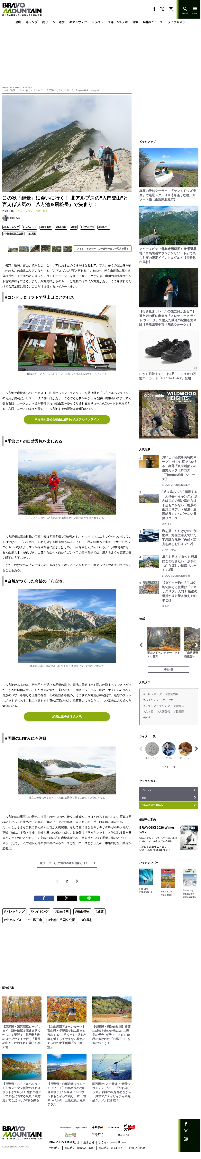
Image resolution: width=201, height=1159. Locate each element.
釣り (45, 22)
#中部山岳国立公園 (13, 233)
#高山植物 (61, 227)
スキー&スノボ (118, 22)
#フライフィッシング (156, 705)
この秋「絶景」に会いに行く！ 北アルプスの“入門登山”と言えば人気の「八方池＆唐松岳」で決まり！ (51, 90)
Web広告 (54, 1147)
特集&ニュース (153, 22)
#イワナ (168, 699)
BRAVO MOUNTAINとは (64, 1142)
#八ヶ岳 (148, 711)
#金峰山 (179, 705)
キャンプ (32, 22)
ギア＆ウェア (78, 22)
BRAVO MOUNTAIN (12, 87)
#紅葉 (74, 227)
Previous (140, 645)
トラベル (97, 22)
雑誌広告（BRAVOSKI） (80, 1147)
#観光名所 (46, 227)
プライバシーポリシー (112, 1142)
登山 (18, 22)
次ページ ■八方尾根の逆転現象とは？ (64, 863)
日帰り (28, 210)
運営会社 (88, 1142)
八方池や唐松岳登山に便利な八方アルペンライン (67, 419)
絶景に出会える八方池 (67, 716)
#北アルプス (87, 227)
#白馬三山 (103, 227)
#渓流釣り (172, 694)
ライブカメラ (176, 22)
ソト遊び (59, 22)
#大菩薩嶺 (163, 711)
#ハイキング (29, 227)
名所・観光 (42, 210)
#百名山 (148, 717)
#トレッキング (11, 227)
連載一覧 (168, 669)
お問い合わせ (137, 1147)
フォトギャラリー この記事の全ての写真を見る (103, 248)
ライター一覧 (169, 767)
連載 (135, 22)
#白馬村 (32, 233)
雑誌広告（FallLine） (112, 1147)
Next (196, 645)
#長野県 (179, 711)
